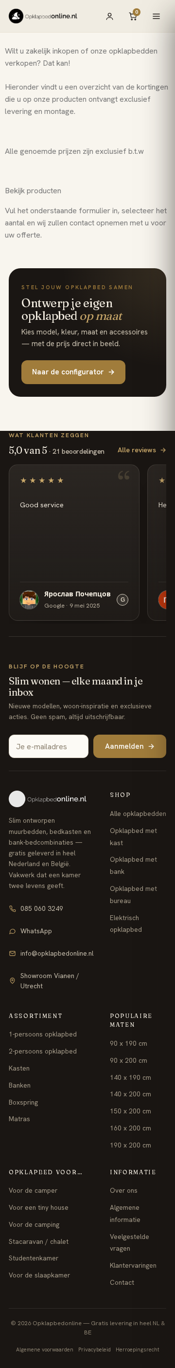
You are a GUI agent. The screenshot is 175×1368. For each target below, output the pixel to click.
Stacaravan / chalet (39, 1241)
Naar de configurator (73, 372)
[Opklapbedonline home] (43, 16)
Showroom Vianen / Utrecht (49, 980)
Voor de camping (34, 1224)
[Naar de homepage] (51, 799)
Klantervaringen (133, 1265)
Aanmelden (130, 746)
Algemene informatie (125, 1213)
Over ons (124, 1190)
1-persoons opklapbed (43, 1034)
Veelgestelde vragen (129, 1242)
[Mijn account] (109, 16)
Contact (122, 1282)
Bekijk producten (33, 190)
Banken (20, 1085)
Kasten (19, 1068)
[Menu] (156, 16)
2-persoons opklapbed (43, 1051)
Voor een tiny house (39, 1207)
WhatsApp (36, 930)
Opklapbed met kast (133, 836)
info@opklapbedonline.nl (56, 953)
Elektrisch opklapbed (126, 923)
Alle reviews (142, 449)
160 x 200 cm (130, 1128)
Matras (19, 1118)
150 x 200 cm (130, 1111)
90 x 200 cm (128, 1060)
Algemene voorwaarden (44, 1349)
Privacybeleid (94, 1349)
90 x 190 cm (128, 1043)
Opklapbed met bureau (133, 894)
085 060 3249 (41, 908)
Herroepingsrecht (137, 1349)
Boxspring (23, 1102)
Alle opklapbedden (138, 813)
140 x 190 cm (130, 1077)
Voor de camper (33, 1190)
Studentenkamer (33, 1258)
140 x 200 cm (130, 1094)
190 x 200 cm (130, 1145)
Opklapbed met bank (133, 865)
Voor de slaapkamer (39, 1275)
